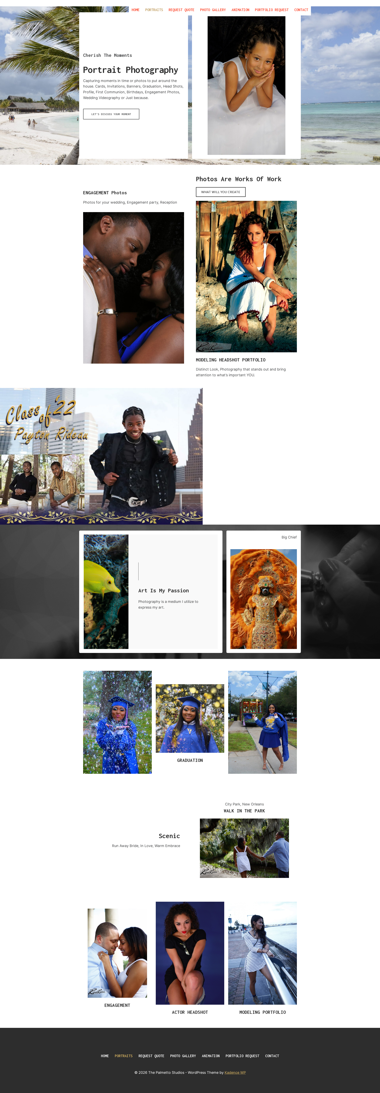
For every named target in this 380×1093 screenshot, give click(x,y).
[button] (111, 114)
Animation (240, 10)
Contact (301, 10)
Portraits (154, 10)
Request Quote (181, 10)
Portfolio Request (272, 10)
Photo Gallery (213, 10)
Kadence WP (235, 1072)
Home (136, 10)
